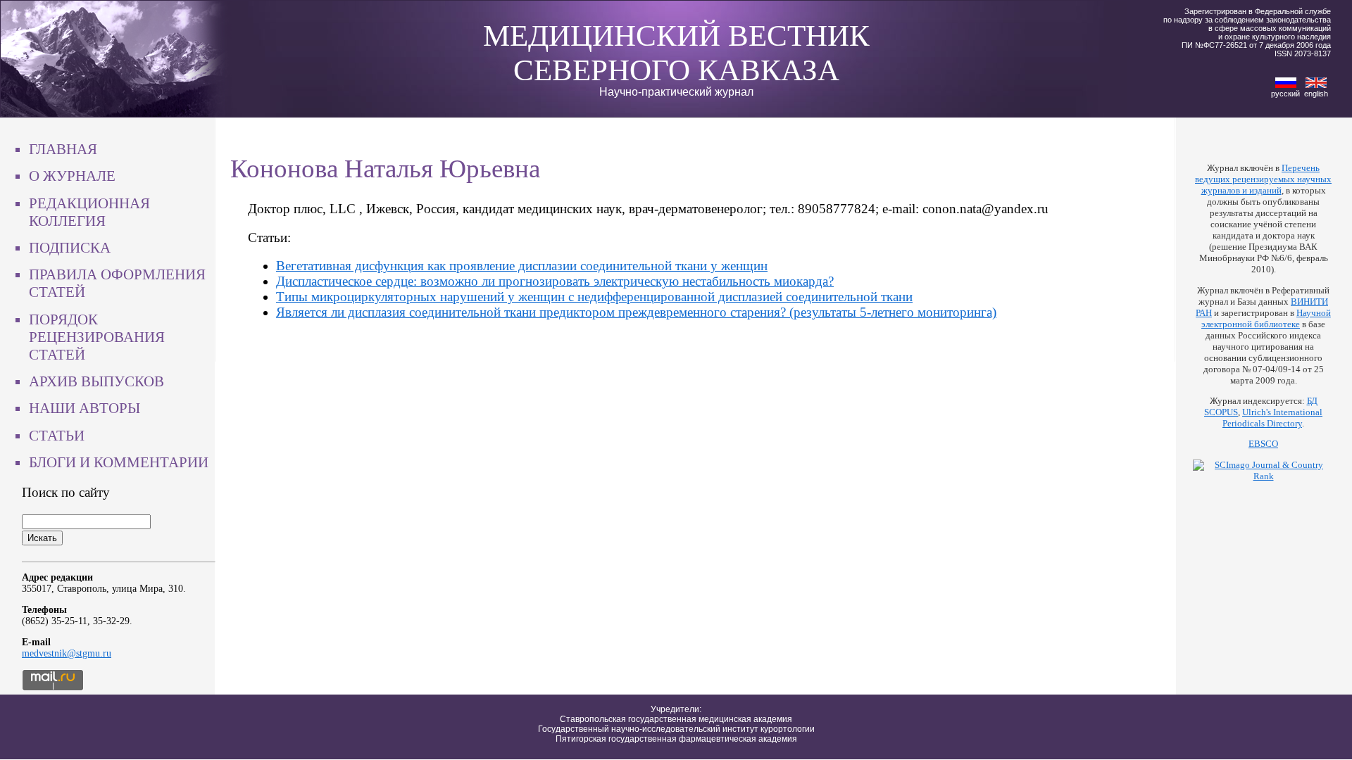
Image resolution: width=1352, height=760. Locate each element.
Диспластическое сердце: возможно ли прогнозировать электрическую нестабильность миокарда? (555, 281)
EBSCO (1263, 443)
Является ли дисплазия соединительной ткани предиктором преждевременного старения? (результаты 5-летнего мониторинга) (636, 312)
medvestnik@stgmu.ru (66, 653)
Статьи (56, 435)
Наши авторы (84, 408)
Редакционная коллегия (89, 212)
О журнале (72, 175)
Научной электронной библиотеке (1266, 318)
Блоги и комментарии (118, 462)
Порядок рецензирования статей (97, 337)
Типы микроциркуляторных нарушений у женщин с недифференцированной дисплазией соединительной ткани (594, 296)
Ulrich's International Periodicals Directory (1272, 418)
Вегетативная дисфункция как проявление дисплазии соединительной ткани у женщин (522, 265)
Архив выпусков (96, 381)
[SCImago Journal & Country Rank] (1263, 476)
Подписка (70, 247)
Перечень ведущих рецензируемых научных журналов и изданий (1263, 179)
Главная (63, 149)
